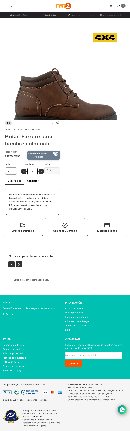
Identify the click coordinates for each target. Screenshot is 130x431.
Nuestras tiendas (74, 312)
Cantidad (29, 164)
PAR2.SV (7, 302)
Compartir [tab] (32, 180)
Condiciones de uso (13, 345)
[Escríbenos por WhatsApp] (122, 409)
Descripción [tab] (15, 180)
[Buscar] (11, 6)
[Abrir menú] (4, 5)
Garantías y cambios (13, 349)
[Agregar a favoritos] (51, 123)
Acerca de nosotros (75, 308)
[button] (23, 227)
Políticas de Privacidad (14, 357)
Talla (7, 164)
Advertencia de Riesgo (77, 321)
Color (47, 164)
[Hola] (110, 6)
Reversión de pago (12, 370)
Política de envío (11, 362)
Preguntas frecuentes (76, 317)
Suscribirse (74, 364)
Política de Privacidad (32, 416)
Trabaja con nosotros (76, 325)
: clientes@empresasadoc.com (39, 308)
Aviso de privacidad (13, 353)
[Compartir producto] (57, 123)
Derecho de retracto (13, 366)
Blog (67, 329)
